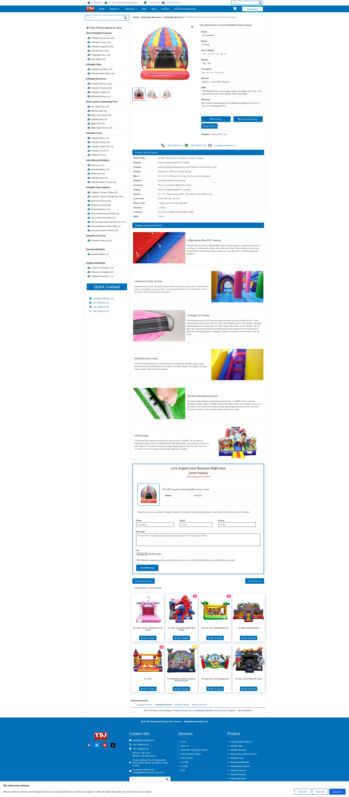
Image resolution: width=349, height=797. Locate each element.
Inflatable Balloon (100, 169)
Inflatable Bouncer (101, 83)
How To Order (187, 758)
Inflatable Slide (93, 64)
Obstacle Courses (101, 205)
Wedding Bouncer (101, 96)
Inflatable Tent (100, 150)
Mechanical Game (101, 200)
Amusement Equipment (185, 9)
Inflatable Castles (100, 92)
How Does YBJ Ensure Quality (194, 749)
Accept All (337, 791)
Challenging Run (101, 54)
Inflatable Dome (100, 138)
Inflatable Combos (101, 88)
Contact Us (186, 710)
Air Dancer (97, 165)
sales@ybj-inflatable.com (174, 3)
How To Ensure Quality (191, 754)
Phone (221, 520)
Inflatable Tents (94, 133)
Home (102, 9)
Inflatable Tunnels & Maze (104, 192)
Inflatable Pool (99, 119)
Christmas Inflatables (102, 267)
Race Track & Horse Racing (105, 213)
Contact (165, 9)
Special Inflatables (95, 249)
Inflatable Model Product (103, 182)
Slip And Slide (99, 110)
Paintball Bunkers (100, 209)
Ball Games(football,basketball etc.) (108, 222)
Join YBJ (185, 762)
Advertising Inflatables (97, 160)
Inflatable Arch (99, 177)
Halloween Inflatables (102, 272)
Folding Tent (98, 155)
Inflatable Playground (102, 46)
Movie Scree (98, 173)
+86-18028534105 (154, 3)
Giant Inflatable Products (99, 33)
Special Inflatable (100, 254)
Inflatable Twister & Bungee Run (107, 196)
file (137, 550)
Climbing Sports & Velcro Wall (106, 226)
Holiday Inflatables (95, 262)
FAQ (144, 9)
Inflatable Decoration (102, 276)
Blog (154, 9)
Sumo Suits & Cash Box (103, 217)
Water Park (98, 123)
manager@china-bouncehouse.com (148, 772)
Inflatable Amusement (102, 38)
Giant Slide (98, 59)
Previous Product (144, 581)
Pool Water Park (100, 106)
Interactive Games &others (104, 230)
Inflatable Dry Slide (102, 69)
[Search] (260, 3)
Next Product (254, 581)
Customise (302, 791)
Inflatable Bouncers (96, 78)
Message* (140, 531)
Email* (182, 520)
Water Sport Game (101, 115)
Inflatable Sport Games (98, 187)
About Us (129, 9)
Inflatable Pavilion (100, 142)
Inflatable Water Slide (103, 73)
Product (113, 9)
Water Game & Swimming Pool (101, 101)
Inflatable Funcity (101, 42)
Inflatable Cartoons (96, 235)
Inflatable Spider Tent (102, 146)
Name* (139, 520)
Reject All (320, 791)
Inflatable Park (100, 50)
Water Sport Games (101, 127)
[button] (192, 26)
